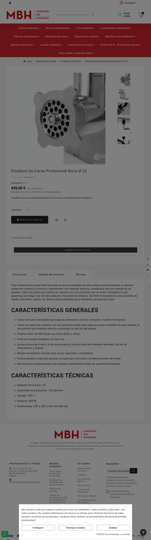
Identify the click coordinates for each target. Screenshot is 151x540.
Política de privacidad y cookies (113, 534)
